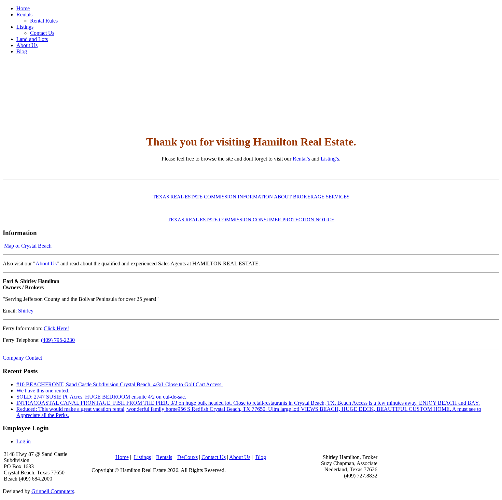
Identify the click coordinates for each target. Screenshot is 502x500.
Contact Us (42, 33)
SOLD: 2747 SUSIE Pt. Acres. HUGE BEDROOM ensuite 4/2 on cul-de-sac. (101, 397)
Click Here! (56, 328)
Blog (21, 51)
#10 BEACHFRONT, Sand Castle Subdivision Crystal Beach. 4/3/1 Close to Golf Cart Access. (119, 384)
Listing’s (330, 159)
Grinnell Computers (52, 491)
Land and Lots (32, 39)
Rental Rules (44, 21)
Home (23, 8)
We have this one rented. (42, 390)
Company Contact (22, 358)
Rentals (24, 14)
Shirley (25, 311)
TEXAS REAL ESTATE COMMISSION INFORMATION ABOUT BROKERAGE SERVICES (251, 196)
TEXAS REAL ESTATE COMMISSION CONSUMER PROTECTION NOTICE (251, 219)
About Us (27, 45)
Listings (24, 27)
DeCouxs (187, 457)
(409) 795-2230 (58, 340)
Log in (23, 441)
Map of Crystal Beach (27, 246)
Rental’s (301, 159)
